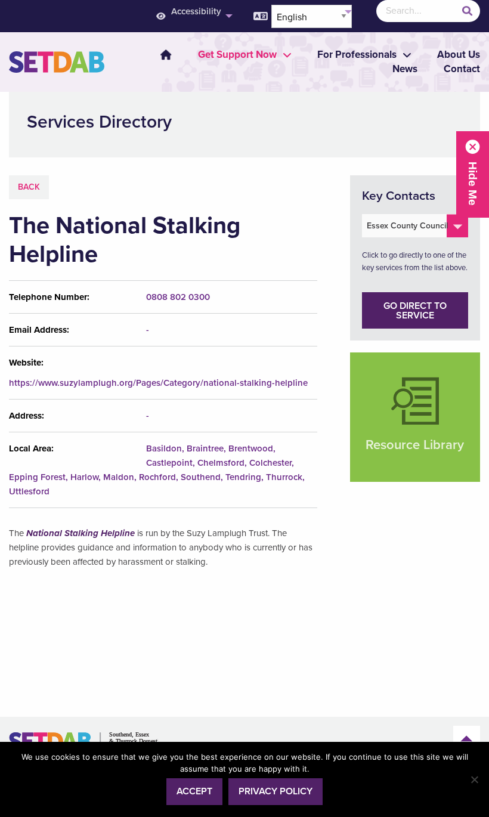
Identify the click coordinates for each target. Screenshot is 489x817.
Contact (462, 69)
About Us (458, 54)
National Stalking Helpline (80, 533)
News (404, 69)
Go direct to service (415, 310)
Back (29, 187)
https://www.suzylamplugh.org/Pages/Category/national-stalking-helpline (158, 382)
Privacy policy (275, 791)
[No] (474, 779)
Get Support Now (237, 54)
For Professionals (357, 54)
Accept (194, 791)
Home (166, 54)
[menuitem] (193, 16)
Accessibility (196, 11)
